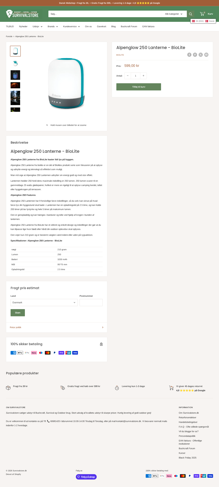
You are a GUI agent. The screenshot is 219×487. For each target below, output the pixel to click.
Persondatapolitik (187, 436)
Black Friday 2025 (187, 457)
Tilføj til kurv (138, 86)
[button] (203, 21)
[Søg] (190, 14)
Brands (51, 26)
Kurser (182, 453)
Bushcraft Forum (129, 26)
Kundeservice (70, 26)
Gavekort (101, 26)
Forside (9, 36)
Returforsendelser (187, 417)
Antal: (119, 75)
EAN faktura (148, 26)
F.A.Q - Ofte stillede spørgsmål (194, 426)
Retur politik (15, 327)
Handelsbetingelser (188, 422)
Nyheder (23, 26)
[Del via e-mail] (206, 54)
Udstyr (36, 26)
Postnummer (86, 296)
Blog (113, 26)
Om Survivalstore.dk (189, 413)
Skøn (17, 312)
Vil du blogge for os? (188, 431)
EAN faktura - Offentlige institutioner (190, 442)
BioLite (120, 55)
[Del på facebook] (189, 54)
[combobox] (104, 14)
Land (13, 296)
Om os (88, 26)
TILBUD (10, 26)
